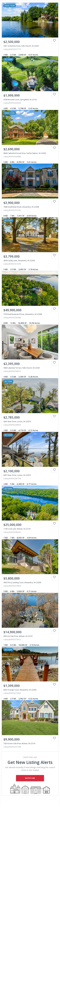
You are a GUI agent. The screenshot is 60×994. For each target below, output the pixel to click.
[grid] (30, 375)
